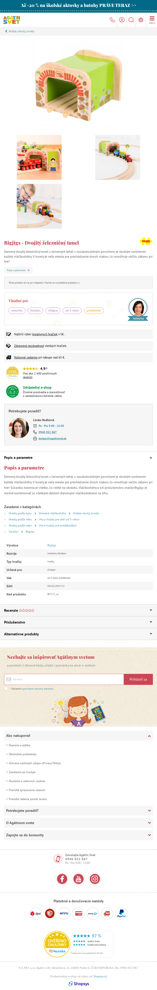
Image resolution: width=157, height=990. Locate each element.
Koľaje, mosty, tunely (21, 31)
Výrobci (14, 531)
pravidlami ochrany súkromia (38, 688)
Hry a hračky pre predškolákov (58, 525)
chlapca (53, 310)
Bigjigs (30, 531)
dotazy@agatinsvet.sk (52, 438)
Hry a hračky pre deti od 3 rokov (59, 519)
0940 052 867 (48, 432)
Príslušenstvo (14, 622)
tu (78, 282)
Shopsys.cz (100, 976)
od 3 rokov (72, 310)
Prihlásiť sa (138, 679)
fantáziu (35, 310)
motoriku (17, 310)
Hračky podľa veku (21, 519)
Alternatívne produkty (21, 634)
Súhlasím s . (32, 688)
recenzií (28, 377)
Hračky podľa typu (20, 513)
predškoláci (94, 310)
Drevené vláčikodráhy (53, 513)
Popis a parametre (18, 457)
